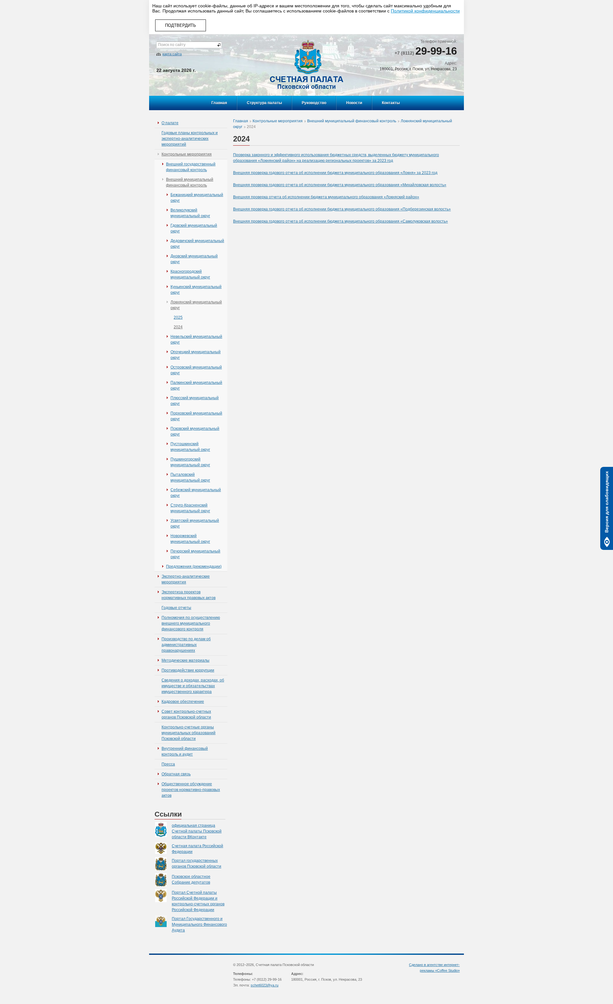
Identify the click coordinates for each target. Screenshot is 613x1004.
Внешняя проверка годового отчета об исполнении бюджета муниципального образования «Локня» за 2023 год (335, 173)
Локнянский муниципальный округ (196, 305)
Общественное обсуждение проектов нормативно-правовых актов (191, 790)
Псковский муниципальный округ (194, 431)
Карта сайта (172, 54)
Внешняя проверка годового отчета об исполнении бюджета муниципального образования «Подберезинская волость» (342, 209)
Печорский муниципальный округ (195, 554)
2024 (178, 327)
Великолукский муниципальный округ (190, 213)
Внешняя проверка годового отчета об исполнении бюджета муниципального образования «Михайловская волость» (339, 185)
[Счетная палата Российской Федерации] (163, 848)
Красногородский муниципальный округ (190, 274)
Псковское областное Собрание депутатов (191, 879)
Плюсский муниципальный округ (194, 401)
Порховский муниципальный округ (196, 416)
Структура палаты (264, 103)
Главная (219, 103)
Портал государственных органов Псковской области (196, 863)
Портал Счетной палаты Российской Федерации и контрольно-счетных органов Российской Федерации (198, 901)
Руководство (314, 103)
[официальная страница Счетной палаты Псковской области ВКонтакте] (163, 829)
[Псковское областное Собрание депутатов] (163, 879)
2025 (178, 317)
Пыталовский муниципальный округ (190, 477)
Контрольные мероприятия (187, 154)
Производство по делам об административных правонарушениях (186, 645)
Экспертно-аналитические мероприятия (186, 579)
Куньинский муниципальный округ (196, 290)
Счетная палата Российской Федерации (197, 849)
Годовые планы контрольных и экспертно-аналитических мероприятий (190, 139)
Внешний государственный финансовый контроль (191, 167)
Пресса (168, 764)
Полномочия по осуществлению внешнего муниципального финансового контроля (191, 623)
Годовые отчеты (176, 607)
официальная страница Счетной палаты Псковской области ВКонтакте (197, 831)
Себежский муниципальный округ (195, 493)
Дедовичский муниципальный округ (197, 244)
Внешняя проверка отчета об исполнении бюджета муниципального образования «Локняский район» (326, 197)
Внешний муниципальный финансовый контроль (189, 182)
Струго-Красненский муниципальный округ (190, 508)
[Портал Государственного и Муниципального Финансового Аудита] (163, 921)
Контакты (391, 103)
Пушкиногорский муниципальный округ (190, 462)
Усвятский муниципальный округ (194, 523)
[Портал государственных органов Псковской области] (163, 864)
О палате (170, 123)
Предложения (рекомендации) (194, 566)
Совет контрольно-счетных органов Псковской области (186, 714)
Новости (354, 103)
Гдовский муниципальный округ (193, 228)
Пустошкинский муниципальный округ (190, 447)
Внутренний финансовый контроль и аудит (185, 751)
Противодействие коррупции (188, 670)
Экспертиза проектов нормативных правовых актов (189, 595)
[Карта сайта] (158, 54)
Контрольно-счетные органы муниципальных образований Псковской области (189, 733)
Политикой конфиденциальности (425, 10)
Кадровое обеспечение (183, 701)
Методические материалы (185, 660)
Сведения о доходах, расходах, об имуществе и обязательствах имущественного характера (193, 686)
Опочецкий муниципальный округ (195, 355)
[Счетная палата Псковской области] (306, 64)
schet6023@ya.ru (264, 985)
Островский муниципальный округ (196, 370)
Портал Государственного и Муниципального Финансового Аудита (199, 924)
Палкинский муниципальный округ (196, 385)
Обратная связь (176, 774)
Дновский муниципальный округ (194, 259)
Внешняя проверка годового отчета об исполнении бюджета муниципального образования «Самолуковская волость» (340, 221)
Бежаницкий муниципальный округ (196, 198)
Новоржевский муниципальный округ (190, 539)
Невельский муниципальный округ (196, 339)
